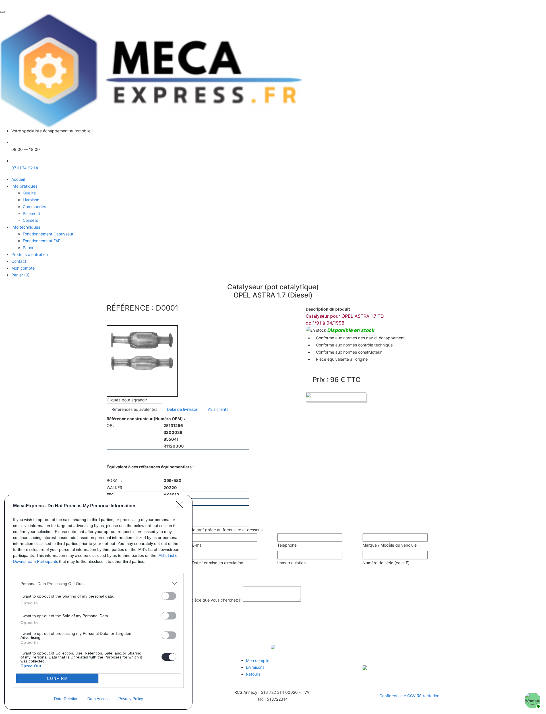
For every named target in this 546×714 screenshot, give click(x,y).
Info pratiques (24, 186)
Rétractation (428, 695)
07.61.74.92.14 (24, 167)
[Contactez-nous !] (532, 700)
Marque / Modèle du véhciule (390, 545)
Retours (253, 674)
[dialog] (98, 602)
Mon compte (23, 268)
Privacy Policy (130, 698)
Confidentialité (393, 695)
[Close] (181, 506)
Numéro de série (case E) (386, 562)
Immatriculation (291, 562)
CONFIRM (57, 678)
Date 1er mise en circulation (217, 562)
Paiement (31, 213)
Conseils (30, 220)
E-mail (197, 545)
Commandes (34, 206)
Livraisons (255, 667)
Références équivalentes (134, 409)
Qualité (29, 192)
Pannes (29, 247)
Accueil (18, 179)
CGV (412, 695)
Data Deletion (66, 698)
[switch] (169, 596)
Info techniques (25, 227)
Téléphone (287, 545)
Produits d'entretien (29, 254)
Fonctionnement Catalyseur (48, 233)
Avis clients (218, 409)
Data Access (98, 698)
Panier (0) (20, 274)
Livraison (31, 199)
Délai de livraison (182, 409)
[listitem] (98, 583)
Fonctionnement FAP (42, 240)
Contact (18, 261)
